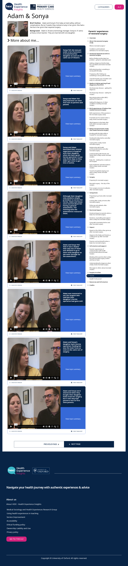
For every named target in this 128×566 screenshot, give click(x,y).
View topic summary (73, 76)
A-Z (119, 7)
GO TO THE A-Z (16, 539)
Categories (103, 7)
